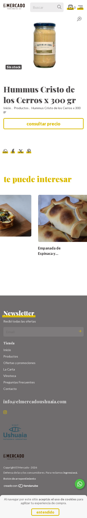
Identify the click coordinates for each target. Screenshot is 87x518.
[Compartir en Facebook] (13, 151)
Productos (21, 108)
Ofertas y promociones (19, 363)
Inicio (7, 108)
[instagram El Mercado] (5, 412)
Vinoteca (9, 376)
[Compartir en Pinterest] (29, 151)
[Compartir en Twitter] (21, 151)
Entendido (45, 512)
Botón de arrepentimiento (19, 478)
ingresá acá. (70, 472)
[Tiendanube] (21, 487)
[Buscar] (59, 7)
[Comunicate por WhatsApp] (80, 484)
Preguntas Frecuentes (19, 382)
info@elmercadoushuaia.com (34, 401)
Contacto (10, 389)
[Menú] (80, 7)
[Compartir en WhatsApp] (5, 151)
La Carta (9, 369)
